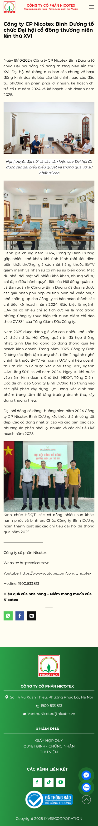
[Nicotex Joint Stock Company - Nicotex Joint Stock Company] (12, 7)
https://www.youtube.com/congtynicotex (55, 573)
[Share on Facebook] (19, 615)
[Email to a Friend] (31, 615)
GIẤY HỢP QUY (49, 740)
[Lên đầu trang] (86, 799)
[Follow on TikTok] (49, 782)
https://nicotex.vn (34, 562)
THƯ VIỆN (49, 752)
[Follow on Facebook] (37, 782)
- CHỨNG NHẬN (49, 746)
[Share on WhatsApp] (8, 615)
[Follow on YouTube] (60, 782)
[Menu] (91, 7)
